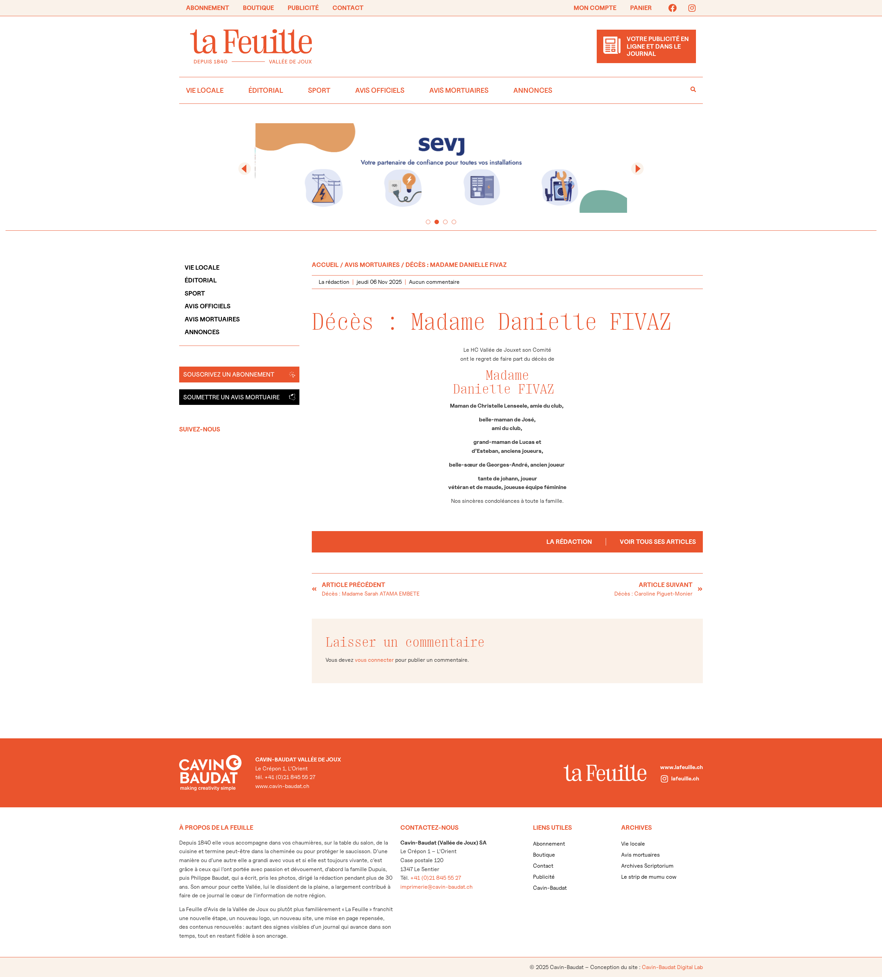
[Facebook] (672, 8)
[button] (244, 168)
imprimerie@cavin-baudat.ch (436, 887)
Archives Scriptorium (647, 866)
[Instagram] (692, 8)
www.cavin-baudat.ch (282, 786)
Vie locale (205, 90)
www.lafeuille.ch (681, 767)
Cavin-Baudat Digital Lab (672, 967)
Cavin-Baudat (550, 888)
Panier (641, 7)
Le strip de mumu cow (648, 877)
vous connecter (374, 660)
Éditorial (265, 90)
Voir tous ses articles (658, 541)
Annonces (532, 90)
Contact (347, 7)
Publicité (303, 7)
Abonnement (207, 7)
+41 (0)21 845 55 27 (435, 878)
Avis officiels (379, 90)
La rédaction (569, 541)
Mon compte (595, 7)
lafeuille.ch (685, 778)
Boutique (258, 7)
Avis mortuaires (459, 90)
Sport (319, 90)
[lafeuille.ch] (664, 779)
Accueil (325, 264)
